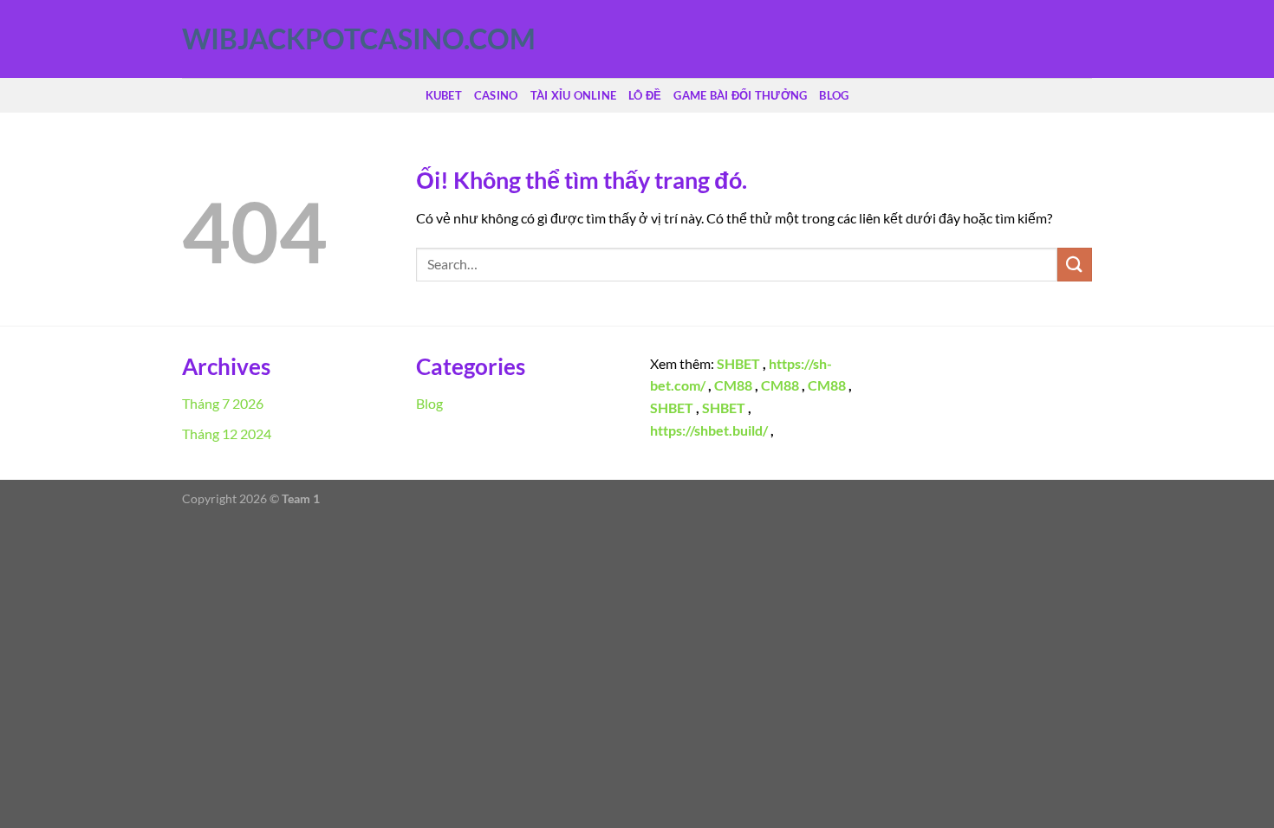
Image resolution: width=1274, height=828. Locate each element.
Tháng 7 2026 (222, 403)
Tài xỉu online (573, 95)
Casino (496, 95)
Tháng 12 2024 (226, 433)
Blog (833, 95)
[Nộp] (1074, 264)
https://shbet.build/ (709, 430)
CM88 (733, 385)
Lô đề (644, 95)
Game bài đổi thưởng (740, 95)
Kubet (444, 95)
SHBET (738, 363)
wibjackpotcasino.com (268, 39)
